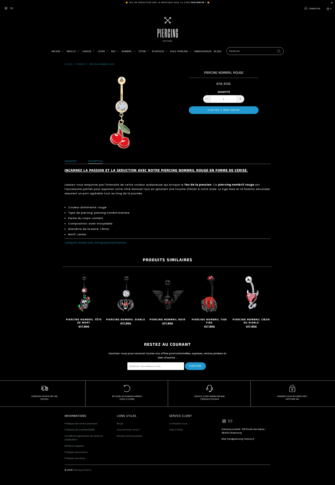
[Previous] (68, 301)
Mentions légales (74, 446)
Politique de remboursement (81, 423)
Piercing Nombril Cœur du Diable (251, 294)
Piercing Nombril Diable (126, 294)
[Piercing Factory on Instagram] (5, 8)
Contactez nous (178, 423)
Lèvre (102, 51)
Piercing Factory (82, 470)
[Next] (267, 301)
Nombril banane (116, 242)
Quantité (224, 92)
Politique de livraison (76, 452)
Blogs (217, 51)
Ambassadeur (202, 51)
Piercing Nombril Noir (167, 294)
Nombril (127, 51)
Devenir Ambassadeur (130, 436)
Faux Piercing (179, 51)
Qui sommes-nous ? (128, 429)
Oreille (71, 51)
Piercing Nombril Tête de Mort (84, 294)
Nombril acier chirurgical (92, 242)
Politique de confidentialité (80, 429)
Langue (86, 51)
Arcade (55, 51)
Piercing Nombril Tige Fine (209, 294)
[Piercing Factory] (167, 29)
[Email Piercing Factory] (11, 8)
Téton (142, 51)
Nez (113, 51)
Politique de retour (75, 458)
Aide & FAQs (176, 429)
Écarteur (158, 51)
